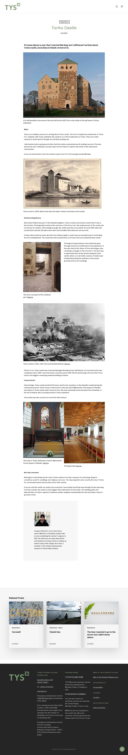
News (60, 628)
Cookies (96, 697)
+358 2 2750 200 (46, 687)
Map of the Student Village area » (106, 677)
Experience (64, 22)
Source (30, 297)
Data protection (99, 708)
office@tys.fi (42, 691)
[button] (122, 6)
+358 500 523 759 (44, 698)
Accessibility (98, 687)
